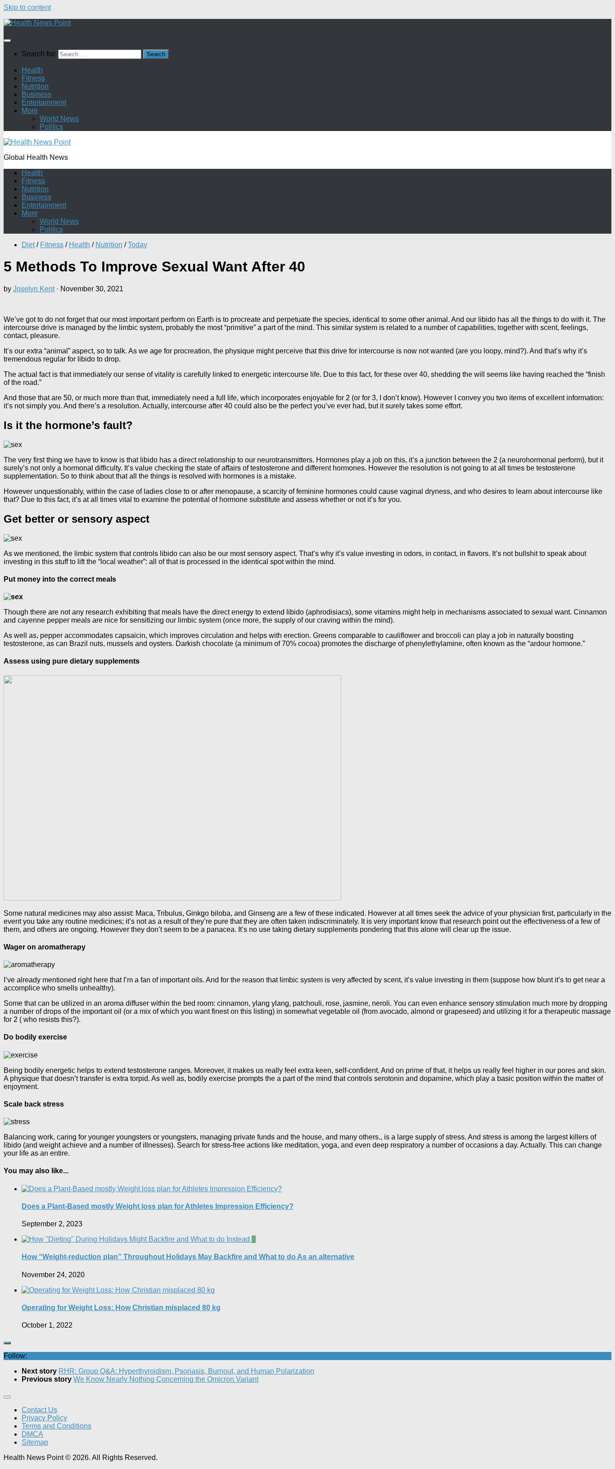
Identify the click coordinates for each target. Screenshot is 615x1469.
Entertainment (44, 102)
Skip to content (27, 7)
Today (137, 245)
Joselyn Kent (33, 289)
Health (32, 70)
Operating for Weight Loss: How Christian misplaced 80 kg (121, 1307)
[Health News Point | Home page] (37, 23)
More (30, 110)
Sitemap (35, 1442)
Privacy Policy (44, 1418)
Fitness (33, 78)
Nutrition (35, 86)
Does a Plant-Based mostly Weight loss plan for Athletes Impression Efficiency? (158, 1206)
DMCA (32, 1434)
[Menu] (7, 40)
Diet (28, 245)
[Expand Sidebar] (7, 1343)
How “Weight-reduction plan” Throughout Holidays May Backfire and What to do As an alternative (188, 1257)
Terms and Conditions (56, 1426)
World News (59, 118)
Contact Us (39, 1410)
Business (36, 94)
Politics (51, 127)
